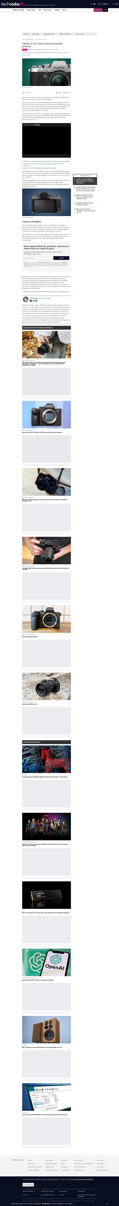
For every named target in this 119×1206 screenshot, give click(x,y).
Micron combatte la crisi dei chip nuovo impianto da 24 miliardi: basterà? (84, 196)
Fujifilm (43, 110)
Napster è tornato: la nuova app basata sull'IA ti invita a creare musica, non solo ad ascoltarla (86, 188)
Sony (25, 177)
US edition (45, 1204)
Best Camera (100, 1160)
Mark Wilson (41, 49)
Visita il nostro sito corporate (84, 1179)
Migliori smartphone (65, 34)
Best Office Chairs (79, 1170)
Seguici (59, 92)
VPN (39, 10)
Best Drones (100, 1167)
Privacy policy (63, 1191)
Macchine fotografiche (27, 39)
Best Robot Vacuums (102, 1170)
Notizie (25, 50)
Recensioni (47, 10)
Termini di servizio (42, 262)
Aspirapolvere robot (49, 34)
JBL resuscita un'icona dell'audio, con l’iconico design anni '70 (85, 210)
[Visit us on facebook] (99, 4)
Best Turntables (78, 1160)
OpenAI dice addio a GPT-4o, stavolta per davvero (85, 203)
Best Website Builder (33, 1170)
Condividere (27, 92)
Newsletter (67, 92)
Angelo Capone (33, 49)
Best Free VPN (31, 1163)
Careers (62, 1195)
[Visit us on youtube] (104, 4)
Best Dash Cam (101, 1163)
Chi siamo (25, 1195)
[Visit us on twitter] (102, 4)
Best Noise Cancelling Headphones (83, 1163)
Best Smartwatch (65, 1170)
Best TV (63, 1163)
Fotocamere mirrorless (40, 39)
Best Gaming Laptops (51, 1163)
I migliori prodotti (18, 10)
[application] (46, 140)
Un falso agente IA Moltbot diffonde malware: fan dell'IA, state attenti (85, 181)
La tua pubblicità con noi (47, 1195)
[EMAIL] (36, 301)
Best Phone (64, 1160)
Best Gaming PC (49, 1167)
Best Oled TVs (65, 1167)
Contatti (57, 10)
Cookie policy (81, 1191)
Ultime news (31, 10)
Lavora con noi (80, 34)
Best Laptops (48, 1160)
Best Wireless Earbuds (80, 1167)
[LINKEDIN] (34, 301)
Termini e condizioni (28, 1191)
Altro (64, 10)
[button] (115, 4)
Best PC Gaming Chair (51, 1170)
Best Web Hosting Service (35, 1167)
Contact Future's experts (47, 1191)
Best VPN (30, 1160)
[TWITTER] (31, 301)
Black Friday (36, 34)
